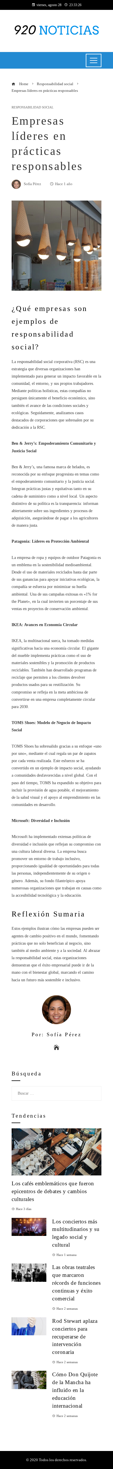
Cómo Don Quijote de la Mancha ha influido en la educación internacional (75, 1390)
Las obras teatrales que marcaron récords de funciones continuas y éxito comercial (76, 1283)
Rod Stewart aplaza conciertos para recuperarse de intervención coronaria (74, 1336)
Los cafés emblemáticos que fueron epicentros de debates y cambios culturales (53, 1191)
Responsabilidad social (33, 107)
